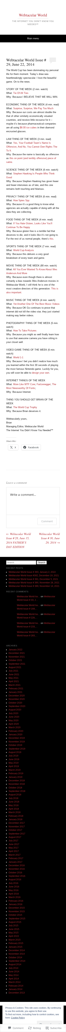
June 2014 (14, 971)
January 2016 (15, 904)
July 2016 (13, 883)
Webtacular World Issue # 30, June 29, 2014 (49, 538)
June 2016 (14, 886)
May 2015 (14, 932)
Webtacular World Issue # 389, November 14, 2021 (34, 586)
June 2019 (14, 759)
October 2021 (15, 660)
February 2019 (16, 773)
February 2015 (16, 943)
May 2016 (14, 890)
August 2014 (15, 964)
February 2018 (16, 816)
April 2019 (14, 766)
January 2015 (15, 947)
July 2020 (13, 713)
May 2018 (14, 805)
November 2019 (17, 741)
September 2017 (17, 833)
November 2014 (17, 954)
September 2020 (17, 706)
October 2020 (15, 703)
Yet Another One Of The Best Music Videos (36, 304)
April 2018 (14, 809)
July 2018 (13, 798)
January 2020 (15, 734)
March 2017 (15, 855)
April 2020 (14, 724)
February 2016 (16, 901)
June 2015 (14, 929)
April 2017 (14, 851)
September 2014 (17, 961)
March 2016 (15, 897)
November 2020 (17, 699)
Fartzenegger (44, 384)
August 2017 (15, 837)
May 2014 (14, 975)
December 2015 (17, 908)
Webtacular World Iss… (28, 596)
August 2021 (15, 667)
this (51, 238)
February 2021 (16, 688)
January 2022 (15, 649)
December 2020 (17, 695)
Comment (47, 521)
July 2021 (13, 671)
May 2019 (14, 763)
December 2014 (17, 950)
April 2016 (14, 894)
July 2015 (13, 925)
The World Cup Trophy (25, 407)
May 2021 (14, 678)
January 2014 (15, 989)
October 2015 (15, 915)
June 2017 (14, 844)
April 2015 (14, 936)
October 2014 (15, 957)
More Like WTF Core (24, 384)
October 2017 (15, 830)
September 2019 (17, 749)
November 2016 (17, 869)
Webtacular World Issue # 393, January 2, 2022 (32, 572)
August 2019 (15, 752)
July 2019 (13, 755)
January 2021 (15, 692)
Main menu (33, 38)
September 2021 (17, 664)
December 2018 (17, 780)
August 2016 (15, 879)
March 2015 (15, 940)
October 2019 (15, 745)
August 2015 (15, 922)
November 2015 (17, 911)
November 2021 (17, 656)
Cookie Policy (18, 1017)
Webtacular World (33, 15)
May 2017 (14, 847)
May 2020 (14, 720)
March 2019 (15, 770)
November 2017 (17, 826)
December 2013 (17, 992)
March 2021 (15, 685)
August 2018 (15, 794)
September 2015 (17, 918)
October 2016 (15, 872)
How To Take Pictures (24, 330)
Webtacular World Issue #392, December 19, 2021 (34, 575)
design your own (40, 372)
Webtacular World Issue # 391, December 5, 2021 (33, 579)
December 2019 (17, 738)
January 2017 (15, 862)
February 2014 (16, 986)
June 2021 (14, 674)
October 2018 (15, 787)
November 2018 (17, 784)
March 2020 (15, 727)
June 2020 (14, 717)
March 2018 (15, 812)
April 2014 (14, 978)
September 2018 (17, 791)
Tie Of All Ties (20, 93)
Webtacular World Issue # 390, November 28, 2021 (34, 582)
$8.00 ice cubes (28, 127)
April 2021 (14, 681)
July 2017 (13, 840)
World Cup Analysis (23, 250)
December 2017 (17, 823)
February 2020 (16, 731)
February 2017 (16, 858)
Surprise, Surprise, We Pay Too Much (33, 108)
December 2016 (17, 865)
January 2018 (15, 819)
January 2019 (15, 777)
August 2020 (15, 709)
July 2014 (13, 968)
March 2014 (15, 982)
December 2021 (17, 653)
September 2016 (17, 876)
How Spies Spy (21, 200)
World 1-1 (18, 357)
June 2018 (14, 801)
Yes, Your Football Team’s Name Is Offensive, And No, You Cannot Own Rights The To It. (31, 147)
